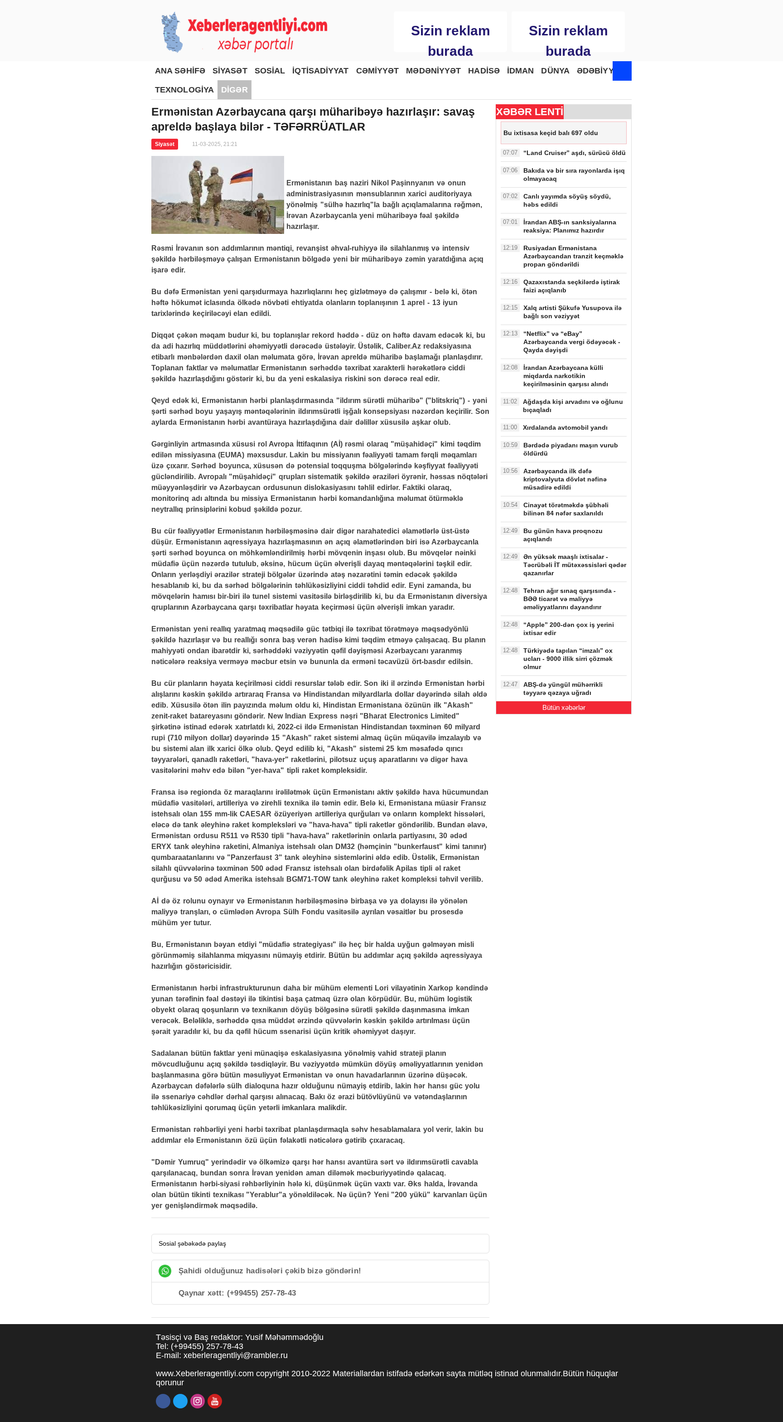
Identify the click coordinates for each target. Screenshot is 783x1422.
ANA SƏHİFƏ (180, 70)
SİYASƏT (230, 70)
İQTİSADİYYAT (320, 70)
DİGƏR (234, 89)
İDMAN (520, 70)
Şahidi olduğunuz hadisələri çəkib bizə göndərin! (270, 1271)
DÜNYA (555, 70)
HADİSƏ (484, 70)
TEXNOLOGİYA (184, 89)
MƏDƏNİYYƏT (433, 70)
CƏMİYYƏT (377, 70)
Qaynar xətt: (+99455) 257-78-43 (237, 1293)
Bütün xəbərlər (563, 707)
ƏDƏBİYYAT (600, 70)
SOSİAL (270, 70)
